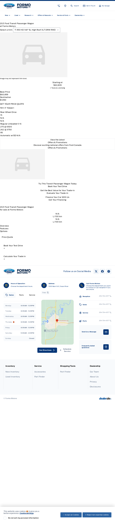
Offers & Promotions (57, 148)
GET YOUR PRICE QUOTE (12, 104)
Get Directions (47, 350)
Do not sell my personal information (23, 518)
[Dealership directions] (57, 322)
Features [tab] (4, 229)
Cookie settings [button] (27, 513)
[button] (59, 5)
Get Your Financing (57, 200)
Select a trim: (6, 30)
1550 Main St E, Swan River (58, 286)
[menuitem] (8, 15)
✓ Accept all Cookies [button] (71, 515)
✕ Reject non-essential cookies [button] (97, 515)
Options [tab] (4, 231)
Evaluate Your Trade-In (57, 193)
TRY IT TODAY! (7, 108)
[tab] (10, 295)
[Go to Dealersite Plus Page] (105, 398)
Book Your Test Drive (57, 186)
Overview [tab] (4, 226)
